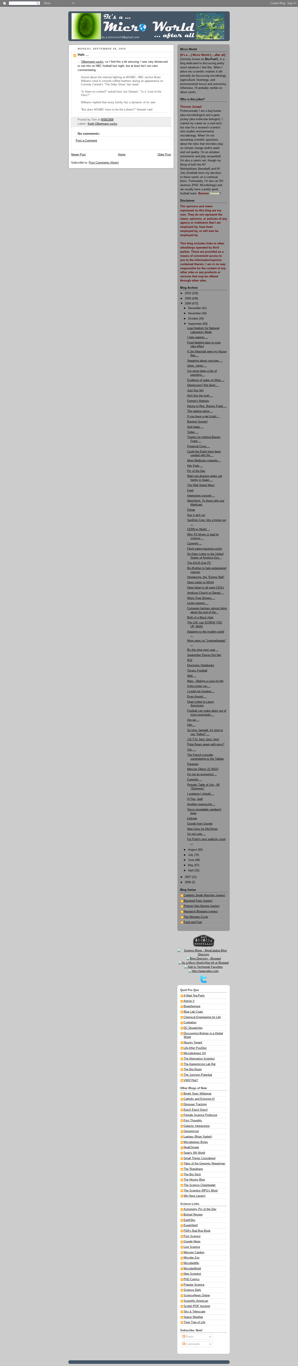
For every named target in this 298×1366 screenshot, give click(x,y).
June (191, 860)
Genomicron (191, 1131)
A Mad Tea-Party (194, 995)
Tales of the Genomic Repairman (204, 1163)
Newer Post (78, 154)
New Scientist (192, 1273)
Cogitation (190, 1022)
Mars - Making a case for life (205, 681)
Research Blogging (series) (201, 911)
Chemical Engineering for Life (202, 1017)
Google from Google (199, 823)
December (195, 308)
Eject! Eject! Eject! (196, 1109)
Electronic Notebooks (200, 665)
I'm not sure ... (196, 834)
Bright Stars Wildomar (197, 1093)
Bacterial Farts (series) (198, 900)
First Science (192, 1236)
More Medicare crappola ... (204, 460)
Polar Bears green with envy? (205, 744)
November (195, 313)
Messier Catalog (194, 1252)
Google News (192, 1241)
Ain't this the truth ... (200, 395)
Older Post (164, 154)
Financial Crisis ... (198, 446)
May (191, 865)
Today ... (192, 432)
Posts (189, 1336)
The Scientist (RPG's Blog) (201, 1190)
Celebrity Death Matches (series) (204, 895)
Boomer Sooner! (197, 421)
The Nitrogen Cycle (196, 917)
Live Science (192, 1247)
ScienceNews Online (197, 1295)
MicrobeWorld (192, 1268)
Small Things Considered (199, 1158)
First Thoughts (193, 1120)
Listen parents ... (198, 603)
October (193, 318)
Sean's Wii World (194, 1152)
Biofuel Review (193, 1214)
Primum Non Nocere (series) (201, 906)
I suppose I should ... (200, 793)
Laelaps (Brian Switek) (198, 1136)
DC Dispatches (193, 1027)
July (191, 855)
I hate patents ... (197, 337)
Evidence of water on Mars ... (205, 380)
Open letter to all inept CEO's (205, 587)
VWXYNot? (191, 1080)
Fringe (191, 509)
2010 (188, 293)
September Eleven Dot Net (204, 655)
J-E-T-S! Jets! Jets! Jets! (203, 739)
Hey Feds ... (195, 465)
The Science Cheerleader (200, 1185)
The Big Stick (192, 1174)
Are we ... (193, 720)
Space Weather (193, 1317)
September (195, 323)
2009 (188, 298)
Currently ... (194, 543)
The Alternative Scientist (199, 1058)
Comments (192, 1344)
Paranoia (192, 764)
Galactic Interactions (197, 1126)
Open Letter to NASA (200, 582)
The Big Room (193, 1069)
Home (121, 154)
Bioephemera (192, 1006)
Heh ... (83, 55)
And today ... (195, 426)
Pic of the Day (196, 471)
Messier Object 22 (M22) (202, 769)
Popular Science (194, 1284)
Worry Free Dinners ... (201, 598)
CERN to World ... (198, 529)
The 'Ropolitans (193, 1169)
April (191, 870)
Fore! (190, 490)
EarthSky (189, 1220)
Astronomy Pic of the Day (200, 1209)
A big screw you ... (199, 686)
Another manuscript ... (201, 804)
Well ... (191, 675)
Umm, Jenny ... (197, 365)
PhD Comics (192, 1279)
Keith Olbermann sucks (102, 123)
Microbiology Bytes (196, 1142)
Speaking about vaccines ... (205, 360)
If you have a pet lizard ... (203, 416)
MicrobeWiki (191, 1263)
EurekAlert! (191, 1225)
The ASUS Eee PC (199, 563)
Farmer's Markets (198, 400)
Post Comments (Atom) (104, 162)
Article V (189, 1001)
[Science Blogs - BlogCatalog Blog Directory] (203, 954)
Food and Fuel (193, 922)
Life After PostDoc (195, 1048)
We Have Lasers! (195, 1195)
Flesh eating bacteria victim (204, 548)
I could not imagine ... (201, 691)
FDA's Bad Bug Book (197, 1230)
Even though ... (197, 696)
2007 (188, 877)
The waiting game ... (200, 411)
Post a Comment (86, 140)
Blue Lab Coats (193, 1011)
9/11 (189, 660)
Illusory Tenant (193, 1042)
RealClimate (191, 1147)
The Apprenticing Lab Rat (200, 1064)
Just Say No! (195, 390)
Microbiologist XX (195, 1053)
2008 (188, 303)
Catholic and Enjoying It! (199, 1098)
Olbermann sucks (92, 61)
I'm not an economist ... (202, 774)
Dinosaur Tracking (195, 1104)
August (193, 849)
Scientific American (196, 1300)
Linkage (192, 818)
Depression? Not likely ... (203, 385)
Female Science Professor (200, 1115)
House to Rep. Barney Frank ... (207, 406)
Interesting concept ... (201, 495)
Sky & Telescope (194, 1311)
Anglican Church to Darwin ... (205, 592)
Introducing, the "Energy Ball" (205, 577)
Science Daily (192, 1290)
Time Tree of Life (194, 1322)
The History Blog (194, 1179)
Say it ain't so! (196, 515)
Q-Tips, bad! (195, 799)
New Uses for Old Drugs (202, 829)
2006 (188, 882)
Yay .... (191, 749)
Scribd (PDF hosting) (197, 1306)
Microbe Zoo (191, 1257)
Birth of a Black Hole (200, 617)
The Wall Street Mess (201, 485)
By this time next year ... (203, 649)
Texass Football (197, 670)
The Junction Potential (198, 1074)
